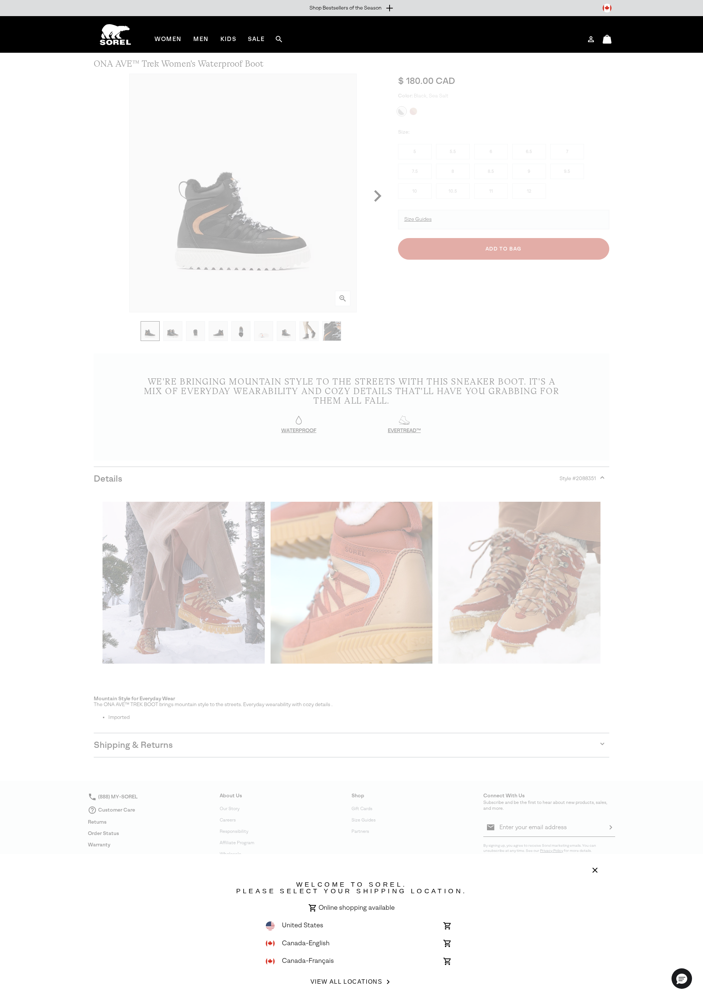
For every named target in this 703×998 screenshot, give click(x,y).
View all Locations (346, 982)
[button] (682, 978)
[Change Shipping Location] (607, 8)
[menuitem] (168, 39)
